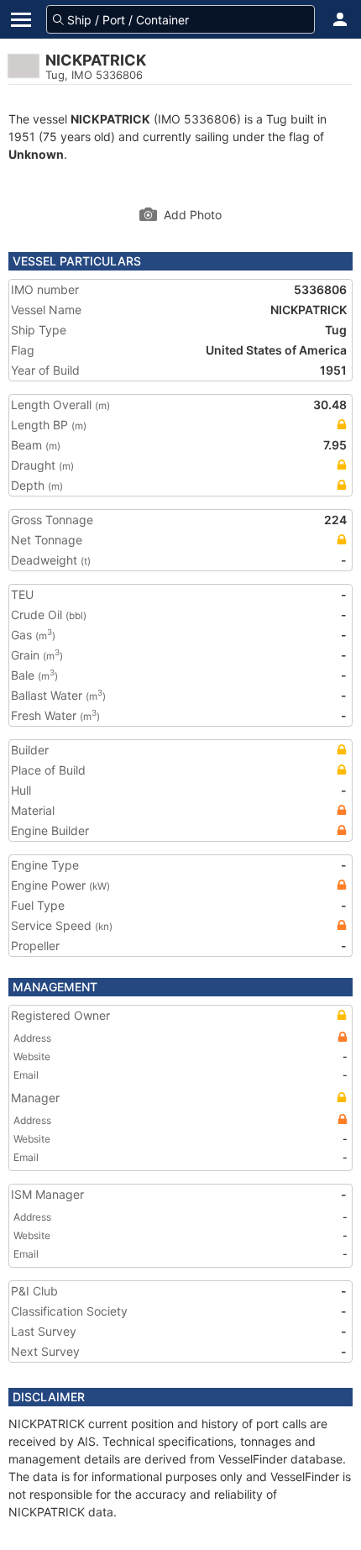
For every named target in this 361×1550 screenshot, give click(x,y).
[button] (340, 19)
